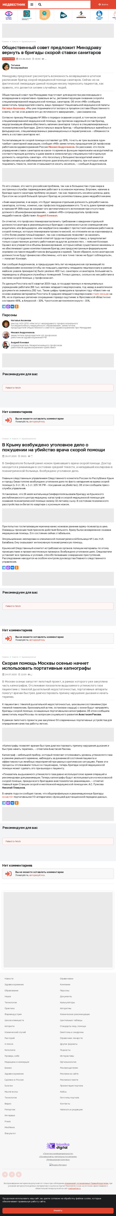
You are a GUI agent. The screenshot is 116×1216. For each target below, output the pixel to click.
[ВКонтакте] (12, 306)
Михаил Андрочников (61, 146)
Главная (5, 41)
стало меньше (100, 293)
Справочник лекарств (71, 1038)
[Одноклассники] (16, 306)
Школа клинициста (14, 1020)
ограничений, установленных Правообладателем (86, 1183)
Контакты (65, 1103)
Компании (65, 984)
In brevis (9, 1044)
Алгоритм (9, 1026)
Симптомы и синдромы (72, 1032)
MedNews (10, 1127)
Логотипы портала (69, 1097)
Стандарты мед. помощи (73, 1026)
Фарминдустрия (13, 1014)
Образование (11, 990)
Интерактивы (67, 1056)
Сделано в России (14, 1080)
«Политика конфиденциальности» (58, 1153)
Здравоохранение (29, 41)
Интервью (10, 1115)
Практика (9, 1008)
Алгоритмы (65, 1008)
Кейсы (63, 1092)
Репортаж (10, 1109)
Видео (8, 1103)
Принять (58, 1211)
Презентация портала (71, 1085)
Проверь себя (12, 1056)
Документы (66, 996)
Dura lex (9, 1085)
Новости (15, 41)
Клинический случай (15, 1032)
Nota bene (10, 1050)
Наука (8, 996)
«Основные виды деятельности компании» (58, 1156)
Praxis (8, 1121)
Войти (105, 4)
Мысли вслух (11, 1092)
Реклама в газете (69, 1080)
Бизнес (8, 1068)
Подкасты (65, 1050)
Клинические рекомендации (75, 1014)
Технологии (11, 1002)
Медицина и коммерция (17, 1062)
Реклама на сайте (69, 1074)
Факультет (10, 1133)
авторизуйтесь (37, 421)
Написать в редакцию (71, 1109)
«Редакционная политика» (58, 1159)
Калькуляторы (67, 1002)
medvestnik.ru (74, 1188)
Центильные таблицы (71, 1020)
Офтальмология (68, 1062)
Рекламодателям (69, 1068)
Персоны (9, 315)
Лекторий (10, 1038)
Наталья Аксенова (13, 108)
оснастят (8, 796)
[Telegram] (4, 306)
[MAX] (8, 306)
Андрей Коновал (47, 215)
